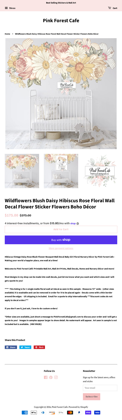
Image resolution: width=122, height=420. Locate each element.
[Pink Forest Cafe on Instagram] (56, 377)
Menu (12, 8)
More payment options (61, 248)
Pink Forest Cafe (61, 21)
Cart (114, 8)
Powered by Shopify (78, 406)
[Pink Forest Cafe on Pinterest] (51, 377)
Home (7, 33)
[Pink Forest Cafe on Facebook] (45, 377)
